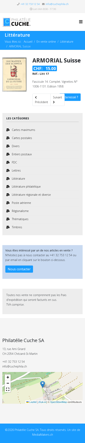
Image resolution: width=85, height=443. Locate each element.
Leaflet (33, 402)
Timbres (16, 227)
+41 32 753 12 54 (30, 4)
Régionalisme (20, 211)
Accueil (28, 41)
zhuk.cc (42, 402)
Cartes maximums (23, 130)
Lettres (16, 170)
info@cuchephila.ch (57, 4)
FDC (14, 162)
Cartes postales (21, 138)
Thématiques (19, 219)
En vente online (46, 41)
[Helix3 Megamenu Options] (81, 21)
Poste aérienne (21, 203)
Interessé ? (70, 97)
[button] (42, 385)
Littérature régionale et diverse (31, 195)
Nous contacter (19, 269)
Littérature (66, 41)
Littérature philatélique (26, 186)
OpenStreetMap (58, 402)
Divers (15, 146)
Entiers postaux (21, 154)
